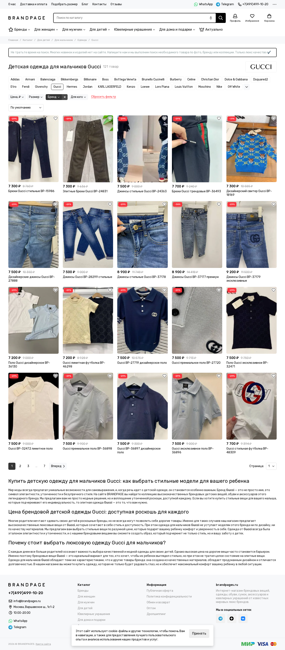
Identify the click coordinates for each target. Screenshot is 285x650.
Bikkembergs (69, 79)
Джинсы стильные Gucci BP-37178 (141, 277)
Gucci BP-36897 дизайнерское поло (139, 450)
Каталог (28, 40)
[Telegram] (220, 618)
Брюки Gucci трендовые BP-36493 (196, 191)
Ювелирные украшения (133, 29)
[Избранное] (55, 118)
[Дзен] (231, 618)
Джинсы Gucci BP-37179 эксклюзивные (243, 278)
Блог (85, 4)
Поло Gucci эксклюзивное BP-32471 (247, 364)
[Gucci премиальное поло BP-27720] (197, 320)
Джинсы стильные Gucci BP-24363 (142, 191)
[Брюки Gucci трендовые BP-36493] (197, 148)
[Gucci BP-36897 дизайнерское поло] (142, 406)
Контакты (99, 4)
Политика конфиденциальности (169, 596)
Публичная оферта (160, 590)
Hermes (72, 87)
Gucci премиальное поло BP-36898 (87, 448)
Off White (234, 87)
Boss (105, 79)
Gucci (57, 87)
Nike (219, 87)
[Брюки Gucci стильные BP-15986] (33, 148)
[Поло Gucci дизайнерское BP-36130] (33, 320)
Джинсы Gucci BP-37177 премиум (195, 277)
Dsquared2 (260, 79)
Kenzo (131, 87)
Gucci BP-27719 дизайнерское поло (142, 363)
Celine (191, 79)
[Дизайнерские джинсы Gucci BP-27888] (33, 234)
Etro (13, 87)
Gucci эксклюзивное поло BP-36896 (193, 450)
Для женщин (44, 29)
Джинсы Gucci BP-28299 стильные (87, 277)
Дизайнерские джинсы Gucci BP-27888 (31, 278)
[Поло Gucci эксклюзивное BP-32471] (251, 320)
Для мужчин (72, 29)
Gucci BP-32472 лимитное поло (30, 448)
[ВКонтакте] (243, 618)
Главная (13, 40)
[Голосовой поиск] (210, 18)
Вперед (56, 466)
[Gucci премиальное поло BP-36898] (88, 406)
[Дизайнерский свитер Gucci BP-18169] (251, 148)
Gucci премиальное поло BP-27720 (196, 363)
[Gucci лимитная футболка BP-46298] (88, 320)
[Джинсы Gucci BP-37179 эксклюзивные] (251, 234)
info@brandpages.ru (27, 601)
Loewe (145, 87)
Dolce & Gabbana (236, 79)
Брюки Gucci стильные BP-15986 (31, 191)
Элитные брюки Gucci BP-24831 (85, 191)
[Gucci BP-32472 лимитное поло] (33, 406)
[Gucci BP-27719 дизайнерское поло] (142, 320)
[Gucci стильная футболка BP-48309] (251, 406)
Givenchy (41, 87)
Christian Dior (210, 79)
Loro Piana (162, 87)
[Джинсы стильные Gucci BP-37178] (142, 234)
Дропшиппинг (156, 614)
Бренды (20, 29)
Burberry (176, 79)
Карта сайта (43, 643)
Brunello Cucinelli (153, 79)
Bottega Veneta (125, 79)
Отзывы (116, 4)
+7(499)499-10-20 (255, 4)
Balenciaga (47, 79)
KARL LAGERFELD (109, 87)
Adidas (15, 79)
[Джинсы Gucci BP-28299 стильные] (88, 234)
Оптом (151, 608)
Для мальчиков (63, 40)
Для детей (98, 29)
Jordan (87, 87)
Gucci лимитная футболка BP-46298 (84, 364)
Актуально (214, 29)
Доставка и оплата (33, 4)
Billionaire (90, 79)
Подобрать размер (64, 4)
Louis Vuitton (184, 87)
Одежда (82, 40)
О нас (12, 4)
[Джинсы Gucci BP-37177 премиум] (197, 234)
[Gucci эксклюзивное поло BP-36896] (197, 406)
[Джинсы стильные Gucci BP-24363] (142, 148)
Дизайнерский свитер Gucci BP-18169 (249, 193)
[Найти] (221, 18)
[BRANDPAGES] (26, 18)
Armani (30, 79)
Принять (199, 633)
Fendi (25, 87)
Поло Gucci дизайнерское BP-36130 (29, 364)
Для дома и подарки (175, 29)
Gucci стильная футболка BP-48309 (247, 450)
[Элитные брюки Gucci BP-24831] (88, 148)
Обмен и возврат (158, 602)
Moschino (204, 87)
